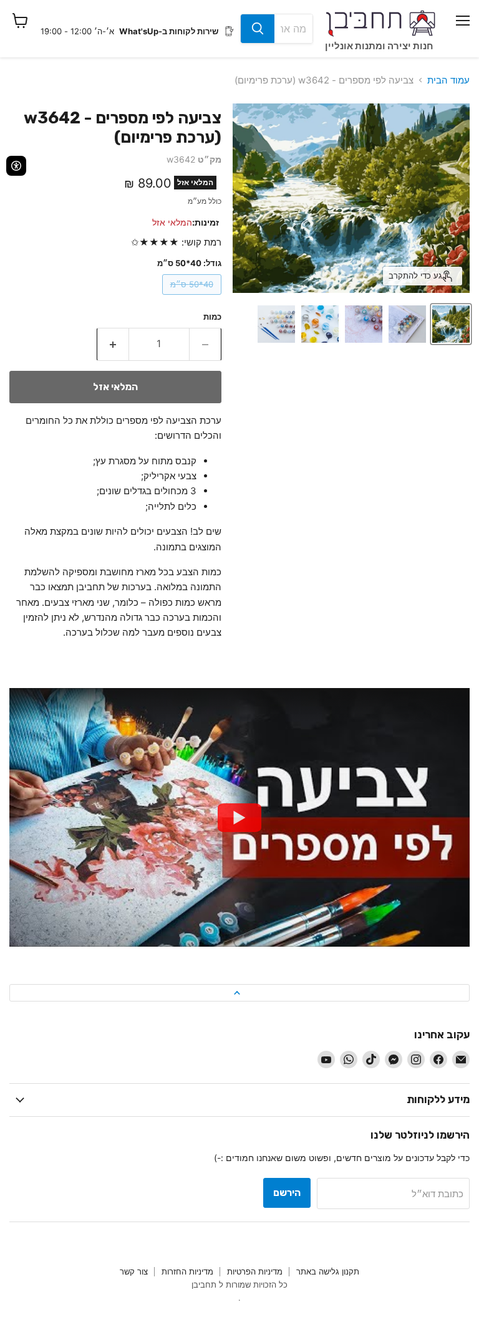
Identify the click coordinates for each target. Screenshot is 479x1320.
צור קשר (134, 1271)
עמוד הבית (448, 80)
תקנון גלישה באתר (327, 1271)
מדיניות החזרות (187, 1271)
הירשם (287, 1192)
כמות (212, 317)
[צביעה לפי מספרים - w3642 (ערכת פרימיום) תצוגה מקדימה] (451, 324)
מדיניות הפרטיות (255, 1271)
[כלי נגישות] (16, 166)
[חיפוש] (257, 28)
